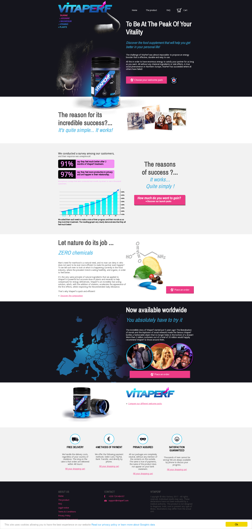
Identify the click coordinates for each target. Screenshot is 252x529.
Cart (185, 10)
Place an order (181, 289)
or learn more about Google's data (136, 524)
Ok (236, 524)
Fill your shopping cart (75, 469)
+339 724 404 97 (116, 496)
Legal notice (63, 508)
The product (151, 10)
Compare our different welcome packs (145, 403)
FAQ (168, 10)
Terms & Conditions (67, 511)
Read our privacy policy (104, 524)
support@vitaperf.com (118, 500)
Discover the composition (71, 296)
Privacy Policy (64, 515)
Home (134, 10)
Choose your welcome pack (148, 80)
